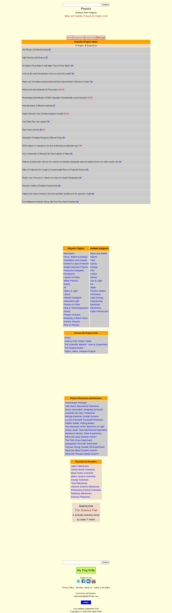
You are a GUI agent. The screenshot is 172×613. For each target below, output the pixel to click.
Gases (67, 284)
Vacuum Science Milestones (85, 486)
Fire (92, 270)
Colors (93, 274)
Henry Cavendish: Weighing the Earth (84, 409)
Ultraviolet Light (71, 301)
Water (93, 287)
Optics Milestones (80, 466)
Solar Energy (96, 297)
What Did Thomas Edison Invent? (82, 454)
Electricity (95, 304)
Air (65, 287)
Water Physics (71, 280)
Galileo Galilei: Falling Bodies (79, 423)
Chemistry (95, 294)
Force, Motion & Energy (75, 257)
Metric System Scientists (83, 476)
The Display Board (74, 348)
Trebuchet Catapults (74, 270)
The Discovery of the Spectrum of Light (84, 426)
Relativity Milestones (81, 493)
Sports (93, 263)
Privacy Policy (68, 588)
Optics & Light (71, 291)
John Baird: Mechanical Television (82, 406)
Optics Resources (99, 311)
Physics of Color (72, 304)
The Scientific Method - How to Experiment (86, 344)
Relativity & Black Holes (76, 318)
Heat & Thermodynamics (76, 308)
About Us (88, 588)
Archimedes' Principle (76, 403)
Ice (91, 284)
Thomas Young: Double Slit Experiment (84, 447)
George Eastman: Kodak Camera (81, 416)
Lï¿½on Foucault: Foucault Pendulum (84, 420)
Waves (93, 257)
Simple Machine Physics (76, 267)
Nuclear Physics (72, 321)
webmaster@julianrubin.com (86, 596)
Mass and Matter (98, 253)
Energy (93, 267)
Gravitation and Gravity (75, 260)
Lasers (67, 294)
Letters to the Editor (102, 588)
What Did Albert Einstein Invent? (81, 450)
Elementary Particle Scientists (86, 490)
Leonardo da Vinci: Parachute (80, 413)
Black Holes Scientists (82, 473)
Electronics (95, 308)
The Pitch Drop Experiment (78, 440)
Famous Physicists (80, 497)
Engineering (96, 301)
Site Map (79, 588)
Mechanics (69, 253)
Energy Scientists (80, 480)
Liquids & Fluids (72, 277)
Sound (67, 311)
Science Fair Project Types (78, 341)
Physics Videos (98, 291)
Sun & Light (96, 280)
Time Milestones (79, 483)
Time (92, 260)
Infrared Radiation (73, 297)
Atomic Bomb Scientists (83, 469)
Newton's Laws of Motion (76, 263)
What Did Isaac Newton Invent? (81, 437)
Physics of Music (72, 314)
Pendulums (69, 274)
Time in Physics (71, 325)
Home (68, 337)
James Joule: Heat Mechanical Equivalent (86, 430)
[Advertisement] (86, 26)
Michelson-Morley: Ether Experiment (83, 433)
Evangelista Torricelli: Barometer (81, 443)
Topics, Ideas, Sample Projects (80, 351)
